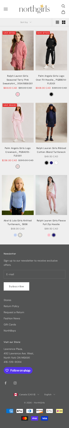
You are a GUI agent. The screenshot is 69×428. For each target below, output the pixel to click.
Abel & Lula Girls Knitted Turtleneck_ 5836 (18, 222)
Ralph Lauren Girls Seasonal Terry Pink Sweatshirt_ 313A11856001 (18, 79)
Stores (7, 300)
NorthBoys (10, 330)
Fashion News (12, 318)
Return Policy (11, 306)
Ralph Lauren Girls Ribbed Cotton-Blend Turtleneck (51, 150)
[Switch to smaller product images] (63, 22)
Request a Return (14, 312)
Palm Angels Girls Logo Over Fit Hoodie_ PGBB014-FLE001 (51, 79)
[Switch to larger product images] (57, 22)
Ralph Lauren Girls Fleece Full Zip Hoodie (51, 222)
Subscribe (16, 286)
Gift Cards (10, 324)
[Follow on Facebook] (5, 383)
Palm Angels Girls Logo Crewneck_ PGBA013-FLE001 (18, 152)
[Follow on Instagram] (15, 383)
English (48, 394)
